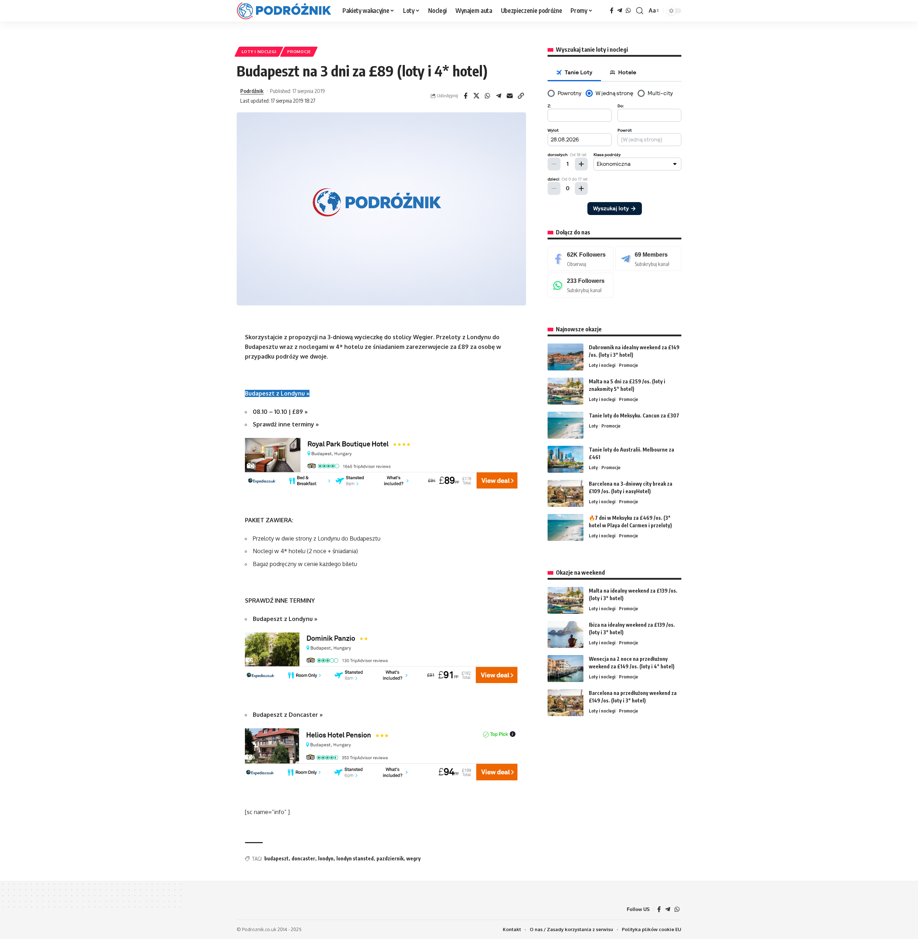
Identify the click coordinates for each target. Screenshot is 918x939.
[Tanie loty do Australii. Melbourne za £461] (565, 459)
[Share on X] (477, 96)
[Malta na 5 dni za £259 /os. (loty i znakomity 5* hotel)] (565, 391)
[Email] (510, 96)
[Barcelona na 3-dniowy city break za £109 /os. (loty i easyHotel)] (565, 493)
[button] (639, 11)
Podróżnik (252, 91)
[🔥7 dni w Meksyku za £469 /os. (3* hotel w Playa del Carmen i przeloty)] (565, 527)
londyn (325, 858)
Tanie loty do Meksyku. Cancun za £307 (634, 415)
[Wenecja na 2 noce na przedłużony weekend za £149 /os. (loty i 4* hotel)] (565, 668)
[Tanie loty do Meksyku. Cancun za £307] (565, 425)
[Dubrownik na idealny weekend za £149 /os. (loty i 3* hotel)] (565, 357)
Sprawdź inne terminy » (286, 424)
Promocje (299, 51)
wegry (413, 858)
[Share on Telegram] (499, 96)
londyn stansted (355, 858)
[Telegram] (619, 10)
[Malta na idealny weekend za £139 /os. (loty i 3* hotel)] (565, 600)
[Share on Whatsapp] (488, 96)
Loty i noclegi (259, 51)
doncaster (303, 858)
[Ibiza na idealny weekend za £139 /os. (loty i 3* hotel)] (565, 634)
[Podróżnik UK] (284, 10)
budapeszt (276, 858)
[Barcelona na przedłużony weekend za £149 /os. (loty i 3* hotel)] (565, 702)
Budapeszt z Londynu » (277, 393)
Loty (593, 426)
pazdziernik (390, 858)
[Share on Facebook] (465, 96)
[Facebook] (611, 10)
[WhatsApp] (628, 10)
